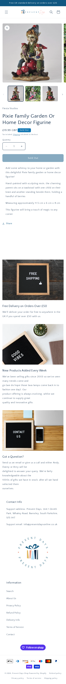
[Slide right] (62, 94)
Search (10, 591)
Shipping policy (51, 678)
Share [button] (9, 223)
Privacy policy (18, 678)
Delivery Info (13, 620)
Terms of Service (15, 627)
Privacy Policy (13, 605)
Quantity (6, 140)
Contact (10, 634)
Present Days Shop (20, 673)
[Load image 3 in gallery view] (50, 93)
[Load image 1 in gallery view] (16, 93)
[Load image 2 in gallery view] (33, 93)
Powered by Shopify (37, 673)
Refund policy (55, 673)
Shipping (16, 134)
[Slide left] (3, 94)
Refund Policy (13, 613)
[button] (6, 12)
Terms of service (34, 678)
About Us (11, 598)
